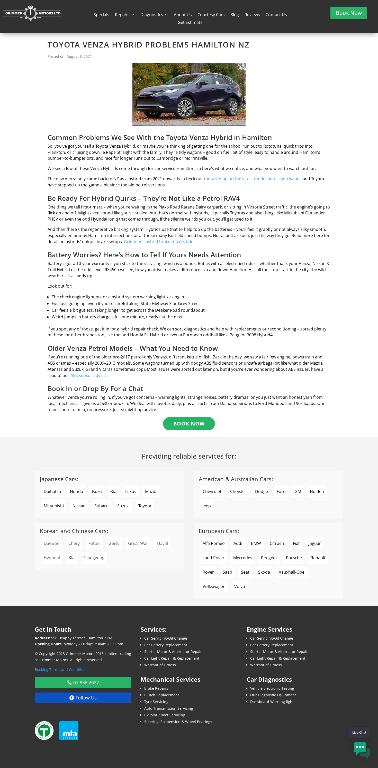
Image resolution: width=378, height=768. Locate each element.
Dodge (261, 491)
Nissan (79, 506)
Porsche (294, 558)
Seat (245, 572)
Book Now (349, 12)
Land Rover (213, 558)
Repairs (122, 15)
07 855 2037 (86, 682)
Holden (317, 491)
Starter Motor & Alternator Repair (173, 651)
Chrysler (238, 491)
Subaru (101, 506)
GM (297, 491)
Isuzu (97, 491)
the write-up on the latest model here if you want (251, 179)
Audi (237, 543)
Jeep (207, 506)
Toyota (144, 506)
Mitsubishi (54, 506)
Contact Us (276, 15)
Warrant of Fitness (160, 664)
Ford (281, 491)
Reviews (252, 15)
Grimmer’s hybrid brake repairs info (159, 241)
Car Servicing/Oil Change (165, 638)
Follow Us (86, 698)
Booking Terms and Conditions (61, 669)
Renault (318, 558)
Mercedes (242, 558)
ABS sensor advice (88, 375)
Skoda (264, 572)
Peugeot (269, 558)
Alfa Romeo (214, 543)
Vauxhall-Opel (292, 572)
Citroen (277, 543)
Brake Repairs (156, 688)
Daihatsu (52, 491)
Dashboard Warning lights (272, 701)
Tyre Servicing (156, 701)
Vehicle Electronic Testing (272, 688)
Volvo (239, 586)
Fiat (296, 543)
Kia (113, 491)
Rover (208, 572)
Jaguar (315, 543)
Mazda (151, 491)
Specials (101, 15)
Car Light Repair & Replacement (171, 658)
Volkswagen (214, 586)
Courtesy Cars (211, 15)
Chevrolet (212, 491)
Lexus (130, 491)
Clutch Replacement (161, 695)
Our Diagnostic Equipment (273, 695)
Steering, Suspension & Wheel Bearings (178, 721)
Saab (227, 572)
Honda (76, 491)
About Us (183, 15)
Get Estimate (190, 23)
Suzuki (123, 506)
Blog (234, 15)
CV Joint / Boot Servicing (164, 715)
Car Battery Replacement (165, 644)
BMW (256, 543)
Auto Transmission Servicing (168, 708)
